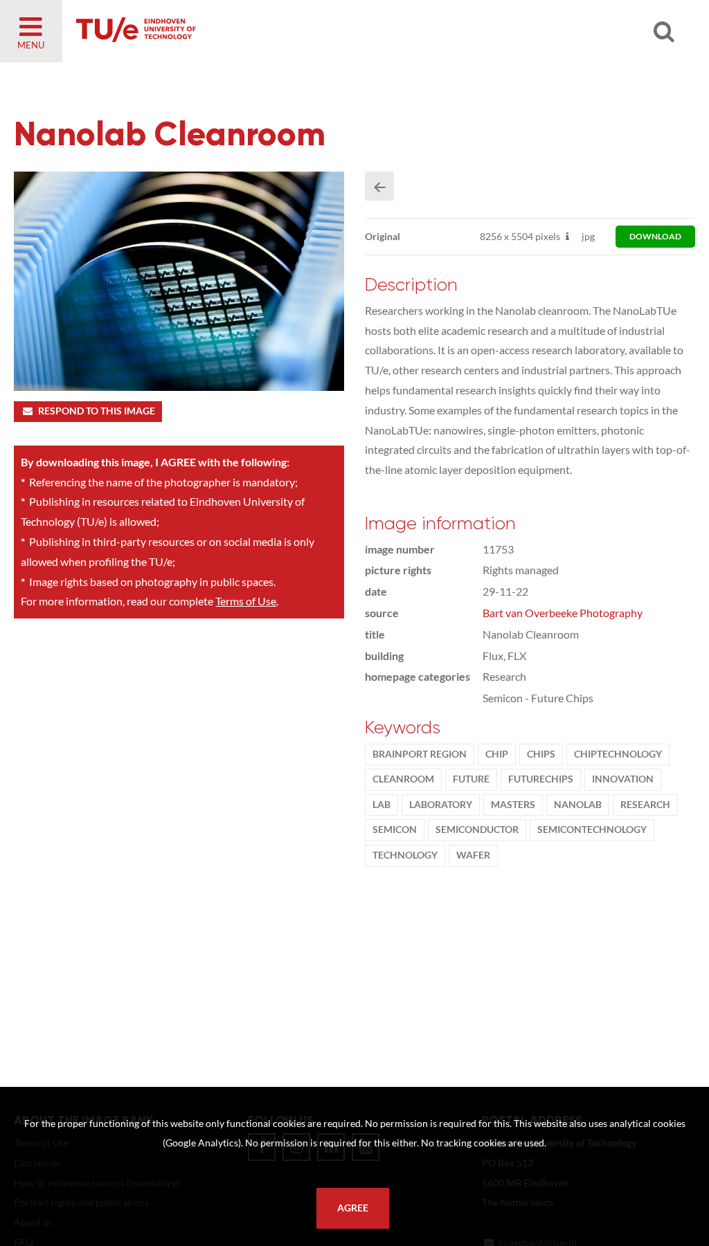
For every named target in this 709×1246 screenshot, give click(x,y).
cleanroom (403, 779)
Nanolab (578, 804)
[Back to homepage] (235, 31)
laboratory (440, 804)
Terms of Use (245, 600)
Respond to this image (96, 410)
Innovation (623, 779)
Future (471, 779)
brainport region (420, 754)
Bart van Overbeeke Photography (563, 612)
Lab (382, 804)
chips (541, 754)
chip (496, 754)
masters (513, 804)
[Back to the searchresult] (379, 186)
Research (645, 804)
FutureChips (540, 779)
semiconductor (477, 829)
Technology (405, 855)
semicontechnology (592, 829)
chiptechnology (618, 754)
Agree (352, 1207)
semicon (395, 829)
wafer (473, 855)
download (655, 236)
